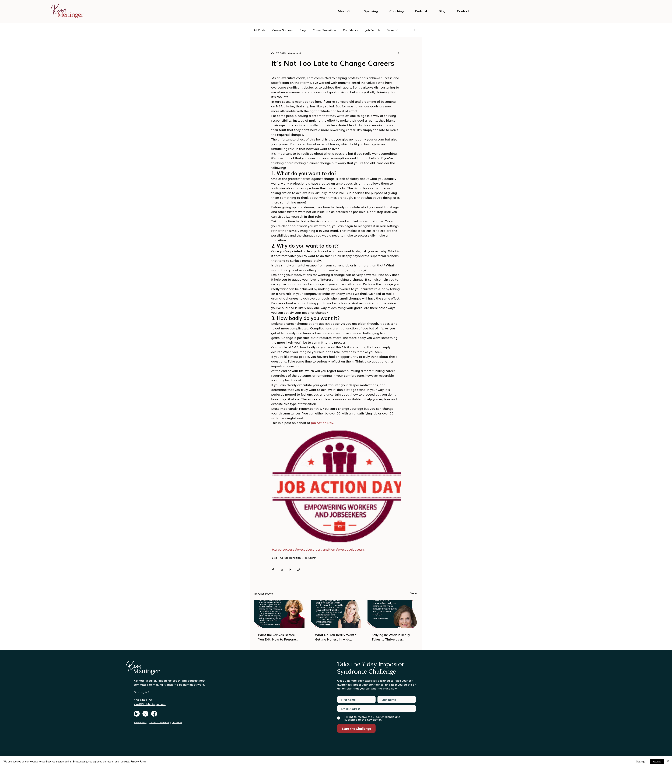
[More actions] (399, 53)
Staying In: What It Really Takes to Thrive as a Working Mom (391, 636)
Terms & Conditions (159, 722)
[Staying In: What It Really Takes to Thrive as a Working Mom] (393, 614)
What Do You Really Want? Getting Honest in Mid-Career (335, 636)
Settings (640, 761)
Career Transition (324, 30)
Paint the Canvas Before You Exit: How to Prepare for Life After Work (277, 636)
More (390, 30)
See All (414, 593)
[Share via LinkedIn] (290, 569)
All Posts (259, 30)
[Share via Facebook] (273, 569)
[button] (421, 11)
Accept (657, 761)
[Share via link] (298, 569)
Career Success (282, 30)
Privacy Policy (140, 722)
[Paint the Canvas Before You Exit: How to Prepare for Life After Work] (279, 614)
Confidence (350, 30)
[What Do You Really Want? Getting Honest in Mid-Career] (336, 614)
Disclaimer (177, 722)
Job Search (372, 30)
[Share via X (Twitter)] (281, 569)
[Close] (668, 761)
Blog (303, 30)
